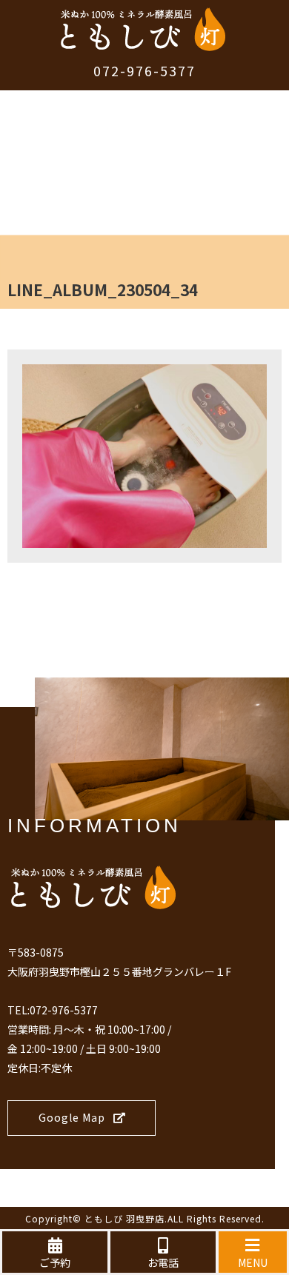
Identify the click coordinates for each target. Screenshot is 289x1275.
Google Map (72, 1117)
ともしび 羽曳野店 (124, 1218)
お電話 (163, 1262)
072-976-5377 (144, 70)
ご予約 (54, 1262)
